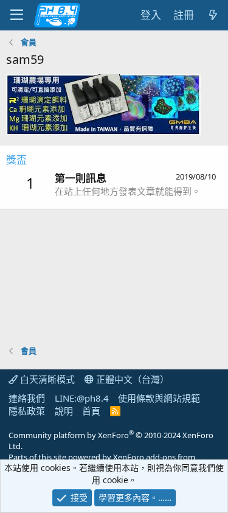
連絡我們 (27, 398)
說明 (64, 411)
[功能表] (16, 15)
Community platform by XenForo (111, 441)
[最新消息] (213, 15)
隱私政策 (27, 411)
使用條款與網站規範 (159, 398)
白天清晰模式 (46, 379)
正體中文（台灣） (131, 379)
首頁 (91, 411)
